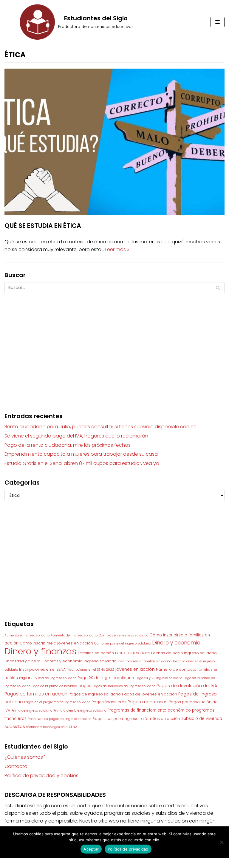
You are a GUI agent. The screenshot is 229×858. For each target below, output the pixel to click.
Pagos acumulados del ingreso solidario (123, 686)
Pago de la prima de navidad (54, 686)
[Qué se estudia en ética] (114, 213)
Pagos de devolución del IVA (187, 686)
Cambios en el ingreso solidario (123, 635)
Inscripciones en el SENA (42, 669)
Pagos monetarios (148, 702)
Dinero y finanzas (40, 651)
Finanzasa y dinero (22, 661)
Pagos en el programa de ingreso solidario (57, 702)
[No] (222, 842)
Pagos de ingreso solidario (95, 694)
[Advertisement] (114, 347)
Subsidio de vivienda (201, 718)
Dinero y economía (176, 642)
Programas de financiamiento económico (149, 710)
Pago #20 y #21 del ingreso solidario (47, 678)
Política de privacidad (128, 849)
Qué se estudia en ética (42, 225)
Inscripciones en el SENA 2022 (90, 669)
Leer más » (117, 249)
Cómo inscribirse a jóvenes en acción (56, 643)
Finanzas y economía (62, 661)
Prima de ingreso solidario (31, 710)
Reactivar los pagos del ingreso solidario (59, 719)
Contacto (15, 766)
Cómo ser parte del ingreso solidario (122, 643)
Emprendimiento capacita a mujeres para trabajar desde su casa (81, 454)
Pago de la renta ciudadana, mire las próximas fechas (67, 445)
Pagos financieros (109, 701)
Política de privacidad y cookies (41, 775)
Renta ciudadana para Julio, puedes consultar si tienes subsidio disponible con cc (100, 426)
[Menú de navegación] (218, 22)
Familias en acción (96, 653)
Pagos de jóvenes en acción (149, 694)
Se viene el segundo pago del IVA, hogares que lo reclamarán (76, 435)
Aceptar (91, 849)
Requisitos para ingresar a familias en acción (136, 718)
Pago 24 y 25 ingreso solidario (158, 678)
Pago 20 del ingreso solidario (106, 677)
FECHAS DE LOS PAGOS (132, 653)
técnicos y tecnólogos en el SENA (51, 727)
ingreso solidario (100, 661)
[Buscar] (218, 287)
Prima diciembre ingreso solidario (79, 710)
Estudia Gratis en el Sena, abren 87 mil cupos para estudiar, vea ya (81, 463)
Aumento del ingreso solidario (74, 635)
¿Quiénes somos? (25, 757)
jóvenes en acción (135, 669)
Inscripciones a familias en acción (145, 661)
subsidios (14, 726)
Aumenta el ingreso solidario (26, 635)
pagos (84, 686)
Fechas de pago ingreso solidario (184, 653)
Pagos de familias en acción (35, 694)
